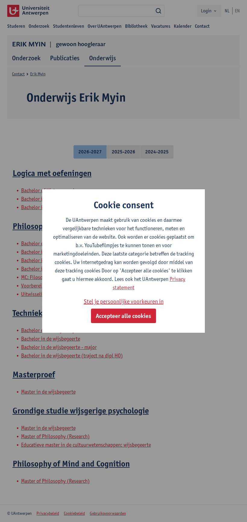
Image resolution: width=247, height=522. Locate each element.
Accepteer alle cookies (123, 315)
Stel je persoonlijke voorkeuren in (124, 301)
